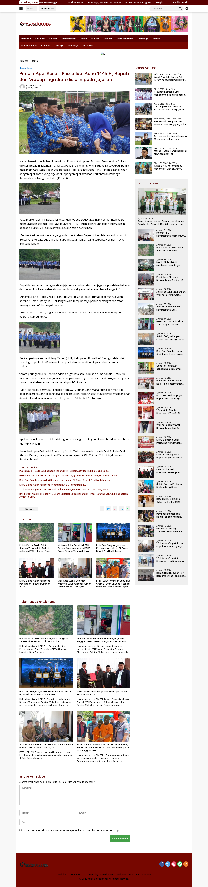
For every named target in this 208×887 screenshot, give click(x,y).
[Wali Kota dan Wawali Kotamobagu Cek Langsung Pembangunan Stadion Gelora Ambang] (146, 309)
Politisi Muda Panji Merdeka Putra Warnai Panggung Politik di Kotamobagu (170, 123)
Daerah (53, 38)
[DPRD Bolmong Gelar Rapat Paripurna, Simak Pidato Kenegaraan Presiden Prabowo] (146, 457)
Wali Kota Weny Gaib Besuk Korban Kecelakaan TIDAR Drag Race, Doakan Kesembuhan (170, 559)
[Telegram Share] (121, 508)
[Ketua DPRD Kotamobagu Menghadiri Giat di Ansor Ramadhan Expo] (143, 168)
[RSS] (185, 864)
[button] (180, 8)
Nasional (40, 38)
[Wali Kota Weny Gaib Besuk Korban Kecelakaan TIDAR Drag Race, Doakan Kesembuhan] (146, 560)
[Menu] (22, 8)
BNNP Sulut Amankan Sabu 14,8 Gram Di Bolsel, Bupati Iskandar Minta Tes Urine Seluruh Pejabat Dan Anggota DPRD (74, 495)
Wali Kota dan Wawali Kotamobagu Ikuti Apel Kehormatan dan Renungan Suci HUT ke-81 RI (170, 426)
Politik (84, 38)
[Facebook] (161, 864)
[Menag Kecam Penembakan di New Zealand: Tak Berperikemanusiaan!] (143, 153)
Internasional (69, 38)
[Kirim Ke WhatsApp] (128, 508)
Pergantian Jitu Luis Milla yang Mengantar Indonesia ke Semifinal (170, 138)
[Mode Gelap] (186, 8)
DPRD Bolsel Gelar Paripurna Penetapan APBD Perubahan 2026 (54, 484)
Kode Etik (75, 874)
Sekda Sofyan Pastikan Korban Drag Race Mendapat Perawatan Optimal (169, 486)
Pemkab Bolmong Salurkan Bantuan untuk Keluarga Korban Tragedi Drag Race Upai (170, 530)
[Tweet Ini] (108, 508)
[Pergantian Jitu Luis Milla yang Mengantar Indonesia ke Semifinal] (143, 138)
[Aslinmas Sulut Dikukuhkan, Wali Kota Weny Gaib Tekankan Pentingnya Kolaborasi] (146, 294)
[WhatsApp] (179, 864)
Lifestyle (59, 45)
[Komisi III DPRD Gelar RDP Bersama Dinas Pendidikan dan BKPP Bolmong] (146, 575)
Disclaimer (107, 874)
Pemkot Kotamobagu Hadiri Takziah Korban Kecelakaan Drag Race (168, 515)
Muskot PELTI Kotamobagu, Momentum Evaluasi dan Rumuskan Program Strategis (77, 2)
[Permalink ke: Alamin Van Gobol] (22, 86)
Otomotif (88, 45)
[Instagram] (173, 864)
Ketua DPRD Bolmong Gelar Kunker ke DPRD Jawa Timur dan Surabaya (171, 500)
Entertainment (29, 45)
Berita (23, 67)
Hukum (95, 38)
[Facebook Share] (102, 508)
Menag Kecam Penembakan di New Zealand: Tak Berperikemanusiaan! (170, 152)
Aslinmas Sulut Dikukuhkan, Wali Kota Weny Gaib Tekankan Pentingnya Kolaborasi (171, 293)
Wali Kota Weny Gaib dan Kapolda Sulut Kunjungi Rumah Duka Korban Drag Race (64, 489)
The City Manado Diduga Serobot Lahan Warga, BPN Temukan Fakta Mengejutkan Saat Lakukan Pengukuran (169, 108)
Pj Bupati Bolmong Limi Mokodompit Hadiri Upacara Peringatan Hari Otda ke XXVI (170, 93)
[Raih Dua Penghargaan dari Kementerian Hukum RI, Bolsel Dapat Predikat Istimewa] (113, 532)
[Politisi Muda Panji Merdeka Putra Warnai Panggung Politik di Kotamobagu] (143, 124)
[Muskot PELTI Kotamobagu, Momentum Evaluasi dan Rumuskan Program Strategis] (146, 235)
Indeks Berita (47, 8)
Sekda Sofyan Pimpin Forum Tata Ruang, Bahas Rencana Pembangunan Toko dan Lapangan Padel (170, 338)
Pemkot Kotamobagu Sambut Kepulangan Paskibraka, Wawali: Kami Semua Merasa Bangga (161, 223)
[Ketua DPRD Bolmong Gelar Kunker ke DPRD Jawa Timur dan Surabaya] (146, 501)
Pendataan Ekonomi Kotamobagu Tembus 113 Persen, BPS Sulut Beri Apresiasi (170, 278)
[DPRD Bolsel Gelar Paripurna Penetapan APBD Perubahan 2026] (37, 568)
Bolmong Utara (125, 38)
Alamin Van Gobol (34, 85)
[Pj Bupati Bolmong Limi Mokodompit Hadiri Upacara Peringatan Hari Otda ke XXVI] (143, 94)
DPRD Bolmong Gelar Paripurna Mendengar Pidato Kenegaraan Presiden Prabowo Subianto (168, 441)
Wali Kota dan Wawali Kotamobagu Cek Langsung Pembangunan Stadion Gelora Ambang (169, 308)
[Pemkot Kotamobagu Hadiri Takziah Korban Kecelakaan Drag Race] (146, 516)
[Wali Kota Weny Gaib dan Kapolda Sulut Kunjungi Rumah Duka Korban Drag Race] (75, 568)
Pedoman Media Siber (129, 874)
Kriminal (108, 38)
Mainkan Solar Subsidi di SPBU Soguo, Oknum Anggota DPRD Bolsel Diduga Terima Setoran (69, 475)
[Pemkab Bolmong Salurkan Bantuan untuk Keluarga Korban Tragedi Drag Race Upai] (146, 531)
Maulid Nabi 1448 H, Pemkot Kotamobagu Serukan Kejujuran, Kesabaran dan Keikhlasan (171, 264)
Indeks (156, 38)
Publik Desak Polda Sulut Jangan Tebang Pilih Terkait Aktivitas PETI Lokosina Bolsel (64, 471)
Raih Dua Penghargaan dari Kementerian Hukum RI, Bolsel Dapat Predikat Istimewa (65, 480)
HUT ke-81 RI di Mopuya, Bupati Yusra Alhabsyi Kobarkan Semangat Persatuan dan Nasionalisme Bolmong (169, 397)
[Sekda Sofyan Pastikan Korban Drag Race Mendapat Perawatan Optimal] (146, 486)
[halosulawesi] (36, 23)
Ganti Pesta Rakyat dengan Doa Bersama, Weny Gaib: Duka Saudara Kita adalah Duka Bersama (171, 367)
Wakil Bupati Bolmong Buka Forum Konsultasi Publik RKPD (170, 78)
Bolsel (30, 67)
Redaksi (31, 8)
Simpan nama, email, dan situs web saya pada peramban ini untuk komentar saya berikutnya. (71, 830)
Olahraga (143, 38)
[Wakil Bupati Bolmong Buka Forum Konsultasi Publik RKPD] (143, 79)
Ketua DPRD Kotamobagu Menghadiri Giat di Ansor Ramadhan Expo (168, 167)
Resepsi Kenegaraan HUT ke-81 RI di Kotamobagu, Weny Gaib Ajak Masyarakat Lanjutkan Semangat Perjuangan (170, 382)
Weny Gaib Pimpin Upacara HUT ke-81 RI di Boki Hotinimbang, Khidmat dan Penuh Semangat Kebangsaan (171, 412)
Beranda (26, 38)
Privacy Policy (91, 874)
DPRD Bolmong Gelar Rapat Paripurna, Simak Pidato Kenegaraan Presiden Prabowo (169, 456)
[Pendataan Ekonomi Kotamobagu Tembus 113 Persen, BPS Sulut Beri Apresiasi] (146, 279)
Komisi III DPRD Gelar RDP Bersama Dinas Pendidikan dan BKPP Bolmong (171, 574)
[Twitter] (167, 864)
